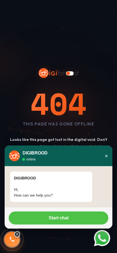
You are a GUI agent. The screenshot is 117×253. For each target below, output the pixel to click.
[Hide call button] (17, 234)
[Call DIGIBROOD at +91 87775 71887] (12, 239)
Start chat (59, 218)
